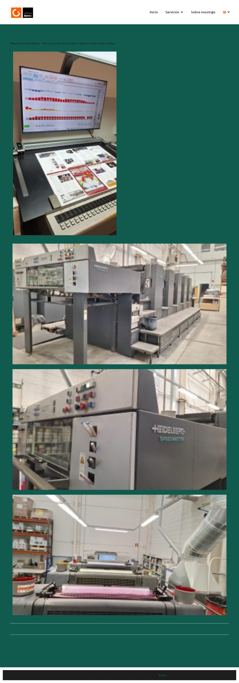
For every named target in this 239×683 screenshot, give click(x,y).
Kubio (163, 675)
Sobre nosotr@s (203, 12)
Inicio (154, 12)
